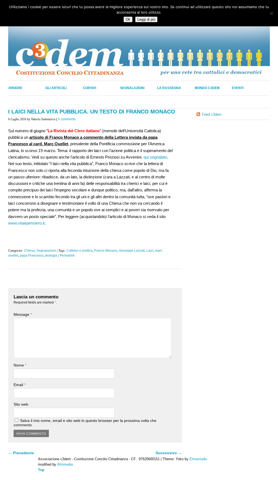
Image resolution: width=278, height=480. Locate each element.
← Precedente (21, 453)
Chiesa (29, 250)
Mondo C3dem (207, 88)
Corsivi (89, 88)
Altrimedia (65, 464)
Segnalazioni (132, 88)
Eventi (238, 88)
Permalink (67, 255)
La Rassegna (169, 88)
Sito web (21, 404)
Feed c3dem (212, 114)
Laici (149, 250)
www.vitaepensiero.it (26, 223)
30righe (15, 88)
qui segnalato (155, 157)
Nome (20, 365)
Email (20, 385)
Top (41, 470)
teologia (51, 255)
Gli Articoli (56, 88)
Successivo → (169, 453)
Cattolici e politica (80, 250)
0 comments (67, 119)
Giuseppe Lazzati (132, 250)
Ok (128, 19)
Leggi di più (146, 19)
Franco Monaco (105, 250)
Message (23, 314)
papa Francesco (32, 255)
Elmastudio (198, 459)
